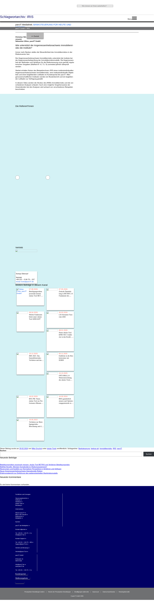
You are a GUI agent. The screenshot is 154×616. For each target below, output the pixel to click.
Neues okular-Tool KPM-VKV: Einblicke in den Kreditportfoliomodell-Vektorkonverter (52, 345)
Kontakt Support (20, 538)
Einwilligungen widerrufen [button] (81, 592)
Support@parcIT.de (21, 544)
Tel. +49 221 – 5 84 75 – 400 (23, 542)
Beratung (18, 505)
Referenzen (18, 516)
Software (18, 500)
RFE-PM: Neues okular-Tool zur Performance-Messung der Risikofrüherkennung (22, 411)
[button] (17, 177)
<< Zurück (35, 36)
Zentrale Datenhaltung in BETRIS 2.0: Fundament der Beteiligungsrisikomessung (52, 304)
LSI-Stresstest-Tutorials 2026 (51, 325)
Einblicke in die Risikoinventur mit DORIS (51, 367)
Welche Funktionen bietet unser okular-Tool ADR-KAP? (22, 326)
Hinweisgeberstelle (124, 592)
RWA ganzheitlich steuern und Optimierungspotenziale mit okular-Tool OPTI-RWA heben (52, 411)
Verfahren (18, 501)
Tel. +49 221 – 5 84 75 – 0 (22, 533)
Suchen (3, 451)
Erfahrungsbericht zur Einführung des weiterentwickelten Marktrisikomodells (29, 473)
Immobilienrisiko (106, 448)
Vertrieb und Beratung (21, 547)
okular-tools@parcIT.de (25, 282)
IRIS (114, 448)
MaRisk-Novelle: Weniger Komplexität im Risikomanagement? (23, 467)
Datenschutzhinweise (109, 592)
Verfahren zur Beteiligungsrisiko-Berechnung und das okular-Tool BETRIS (22, 435)
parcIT (119, 448)
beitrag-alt (95, 448)
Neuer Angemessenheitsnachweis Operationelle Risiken (21, 471)
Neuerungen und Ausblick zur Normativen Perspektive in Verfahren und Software (30, 469)
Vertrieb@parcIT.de (21, 551)
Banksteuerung (84, 448)
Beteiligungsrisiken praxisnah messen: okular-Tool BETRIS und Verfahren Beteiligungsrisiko (22, 299)
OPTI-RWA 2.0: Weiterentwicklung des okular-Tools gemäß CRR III (52, 388)
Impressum (95, 592)
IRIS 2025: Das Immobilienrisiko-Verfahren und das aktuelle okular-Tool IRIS (22, 369)
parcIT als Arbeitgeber (21, 525)
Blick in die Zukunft (20, 514)
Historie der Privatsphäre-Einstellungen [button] (59, 592)
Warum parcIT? (20, 512)
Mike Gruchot (37, 448)
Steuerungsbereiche (21, 498)
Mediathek (18, 518)
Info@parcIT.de (19, 534)
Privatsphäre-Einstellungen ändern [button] (34, 592)
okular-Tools (51, 448)
